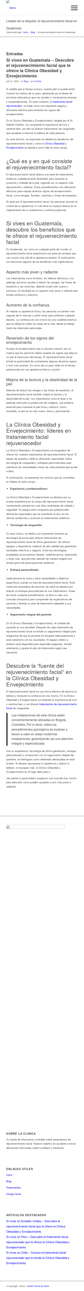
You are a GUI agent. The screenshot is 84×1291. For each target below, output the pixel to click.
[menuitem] (72, 8)
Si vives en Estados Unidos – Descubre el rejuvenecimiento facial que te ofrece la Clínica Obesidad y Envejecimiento (35, 1226)
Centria (37, 81)
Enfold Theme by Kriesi (38, 1285)
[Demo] (34, 8)
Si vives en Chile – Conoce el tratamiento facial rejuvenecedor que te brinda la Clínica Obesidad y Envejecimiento (38, 1257)
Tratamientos (13, 1187)
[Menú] (72, 8)
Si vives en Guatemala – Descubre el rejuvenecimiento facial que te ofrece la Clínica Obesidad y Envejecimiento (40, 68)
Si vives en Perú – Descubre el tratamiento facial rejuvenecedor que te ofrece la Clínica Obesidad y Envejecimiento (38, 1242)
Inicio (9, 1175)
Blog (26, 81)
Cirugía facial (13, 1194)
